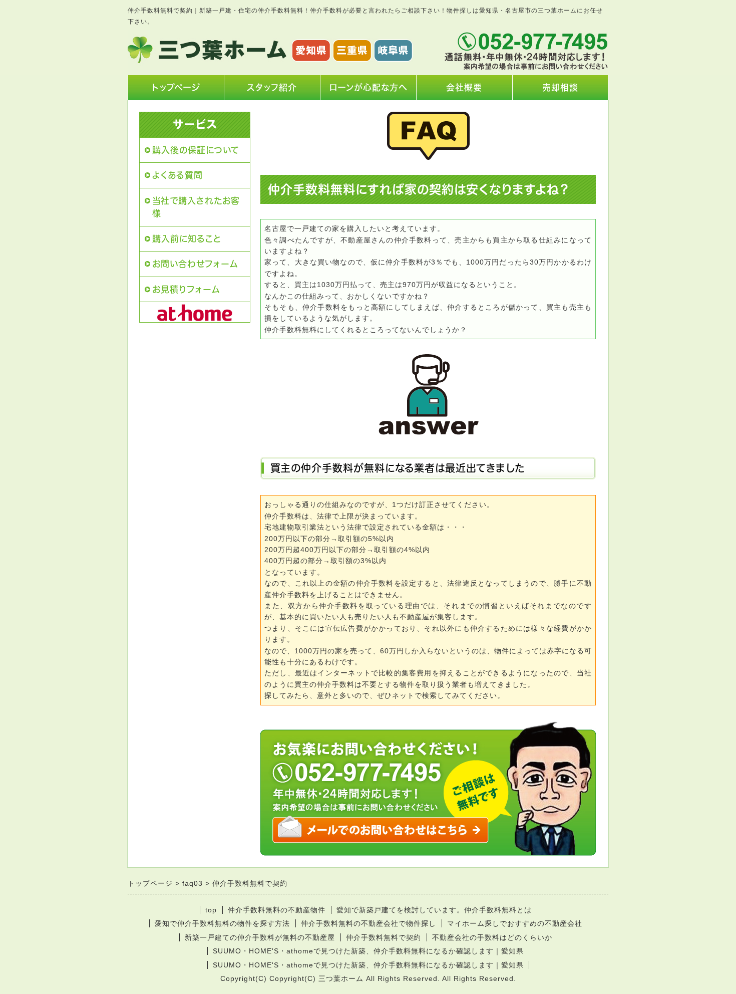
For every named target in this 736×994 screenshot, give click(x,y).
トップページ (176, 87)
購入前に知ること (186, 238)
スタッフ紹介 (272, 87)
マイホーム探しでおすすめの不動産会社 (514, 923)
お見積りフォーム (186, 289)
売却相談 (560, 87)
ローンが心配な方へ (368, 87)
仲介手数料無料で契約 (383, 937)
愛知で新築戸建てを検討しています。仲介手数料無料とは (434, 910)
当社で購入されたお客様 (196, 207)
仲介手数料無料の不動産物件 (276, 910)
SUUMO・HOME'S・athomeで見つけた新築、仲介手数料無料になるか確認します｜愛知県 (368, 951)
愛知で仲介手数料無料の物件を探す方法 (222, 923)
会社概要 (464, 87)
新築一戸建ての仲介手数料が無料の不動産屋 (260, 937)
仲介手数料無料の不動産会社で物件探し (368, 923)
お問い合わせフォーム (195, 264)
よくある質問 (177, 175)
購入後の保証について (195, 150)
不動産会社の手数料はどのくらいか (492, 937)
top (211, 910)
